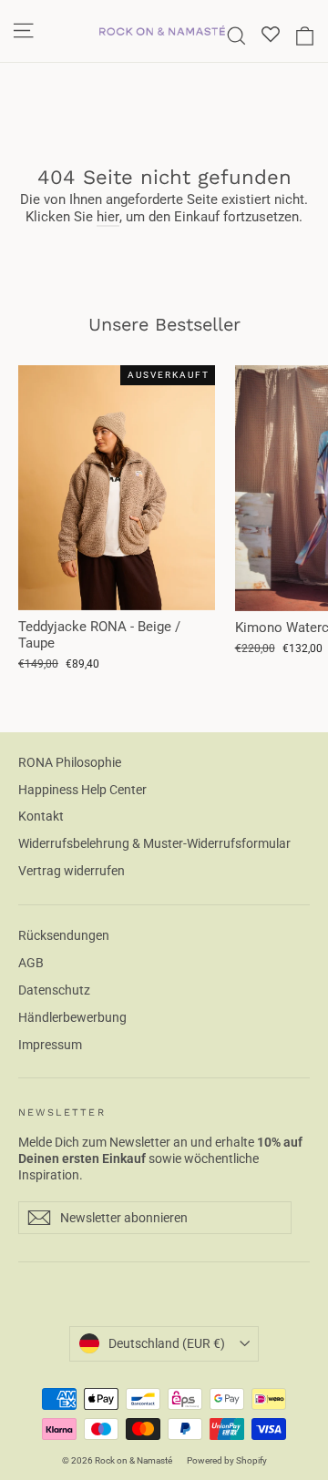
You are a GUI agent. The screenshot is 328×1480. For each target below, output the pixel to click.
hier (108, 217)
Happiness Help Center (82, 789)
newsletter (62, 1112)
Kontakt (41, 816)
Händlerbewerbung (72, 1017)
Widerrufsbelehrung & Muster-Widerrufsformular (154, 843)
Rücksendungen (63, 935)
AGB (31, 962)
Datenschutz (54, 990)
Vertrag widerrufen (71, 870)
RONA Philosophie (69, 762)
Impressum (50, 1044)
